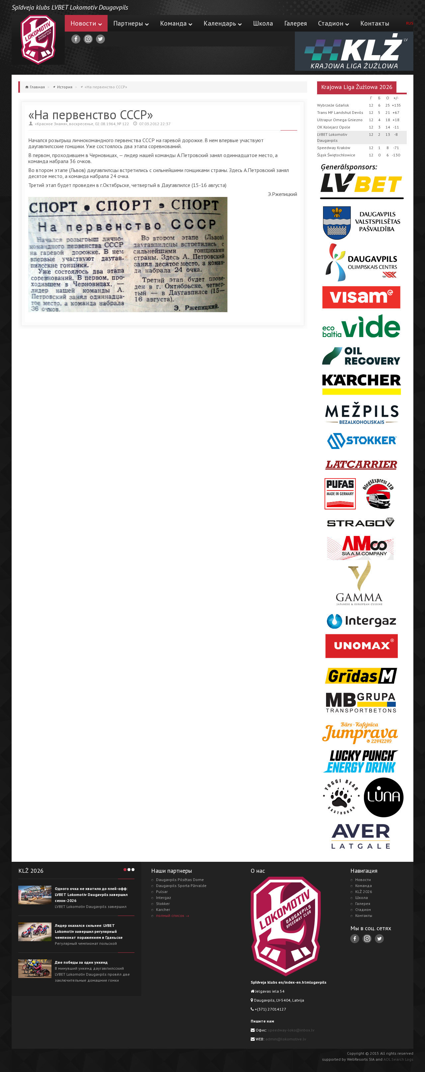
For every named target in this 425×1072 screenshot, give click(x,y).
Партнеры (128, 23)
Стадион (330, 23)
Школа (263, 23)
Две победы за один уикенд (81, 962)
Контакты (374, 23)
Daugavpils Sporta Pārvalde (181, 885)
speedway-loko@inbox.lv (291, 1029)
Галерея (295, 23)
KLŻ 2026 (363, 891)
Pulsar (162, 891)
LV (406, 39)
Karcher (163, 909)
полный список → (172, 915)
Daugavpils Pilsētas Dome (180, 879)
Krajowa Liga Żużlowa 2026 (356, 87)
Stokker (163, 903)
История (64, 86)
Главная (37, 86)
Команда (173, 23)
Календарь (220, 23)
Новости (83, 23)
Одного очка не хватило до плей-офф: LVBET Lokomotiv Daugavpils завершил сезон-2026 (91, 894)
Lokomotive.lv (38, 40)
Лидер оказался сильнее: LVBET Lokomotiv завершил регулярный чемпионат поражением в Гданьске (89, 931)
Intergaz (163, 897)
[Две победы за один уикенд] (34, 968)
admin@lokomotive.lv (285, 1038)
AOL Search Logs (398, 1059)
